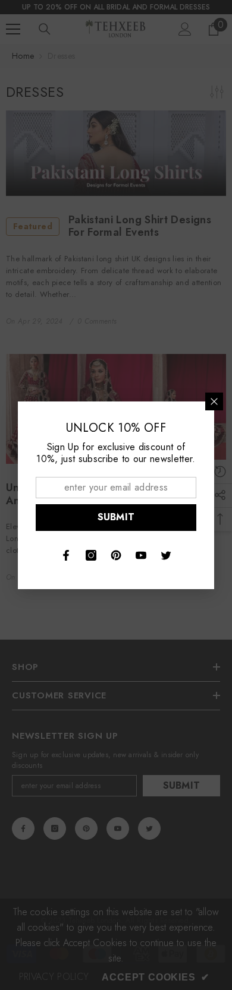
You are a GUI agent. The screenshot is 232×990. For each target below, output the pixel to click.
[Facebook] (66, 555)
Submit (116, 517)
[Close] (214, 401)
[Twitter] (165, 555)
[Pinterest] (116, 555)
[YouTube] (140, 555)
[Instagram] (91, 555)
